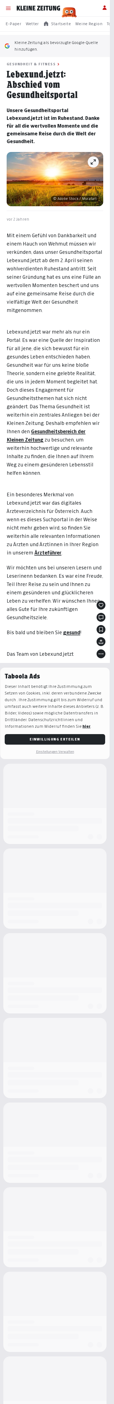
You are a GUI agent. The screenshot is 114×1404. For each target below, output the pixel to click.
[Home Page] (38, 8)
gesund (71, 632)
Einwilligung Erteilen (55, 739)
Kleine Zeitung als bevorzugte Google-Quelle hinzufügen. (56, 45)
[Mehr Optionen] (101, 653)
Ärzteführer (47, 552)
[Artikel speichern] (101, 629)
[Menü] (8, 8)
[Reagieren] (101, 605)
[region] (57, 24)
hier (86, 726)
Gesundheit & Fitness (31, 64)
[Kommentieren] (101, 617)
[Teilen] (101, 641)
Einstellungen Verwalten (55, 751)
